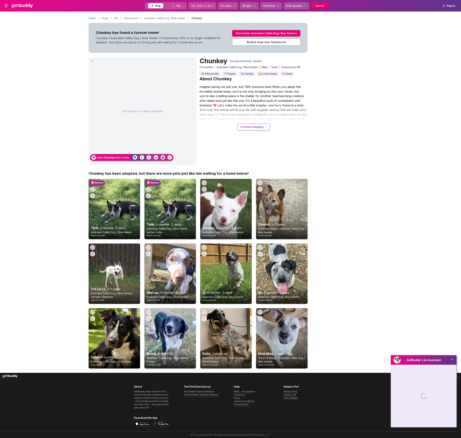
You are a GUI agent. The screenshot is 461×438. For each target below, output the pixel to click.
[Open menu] (6, 5)
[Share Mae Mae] (260, 318)
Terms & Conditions (244, 401)
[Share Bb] (260, 253)
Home (92, 18)
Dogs (105, 18)
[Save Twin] (92, 189)
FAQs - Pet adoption (244, 391)
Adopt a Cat (290, 394)
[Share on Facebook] (142, 157)
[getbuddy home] (10, 376)
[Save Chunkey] (92, 61)
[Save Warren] (148, 247)
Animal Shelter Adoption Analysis (201, 394)
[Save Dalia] (204, 312)
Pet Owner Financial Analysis (199, 391)
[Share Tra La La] (92, 253)
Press (237, 398)
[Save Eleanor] (260, 182)
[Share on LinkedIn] (156, 157)
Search (319, 5)
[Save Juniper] (204, 182)
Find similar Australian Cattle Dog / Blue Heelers (266, 33)
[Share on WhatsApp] (135, 157)
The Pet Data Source (197, 386)
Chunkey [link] (197, 18)
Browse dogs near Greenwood (266, 42)
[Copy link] (169, 157)
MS (116, 18)
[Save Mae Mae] (260, 312)
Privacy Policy (241, 404)
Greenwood (131, 18)
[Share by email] (163, 157)
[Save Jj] (204, 247)
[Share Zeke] (92, 318)
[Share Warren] (148, 253)
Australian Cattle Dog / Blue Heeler (164, 18)
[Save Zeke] (92, 312)
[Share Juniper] (204, 189)
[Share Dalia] (204, 318)
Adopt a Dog (290, 391)
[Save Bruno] (148, 312)
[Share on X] (149, 157)
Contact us (239, 394)
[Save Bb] (260, 247)
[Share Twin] (92, 195)
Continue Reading (251, 126)
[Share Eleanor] (260, 189)
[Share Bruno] (148, 318)
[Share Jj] (204, 253)
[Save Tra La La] (92, 247)
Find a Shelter (291, 398)
